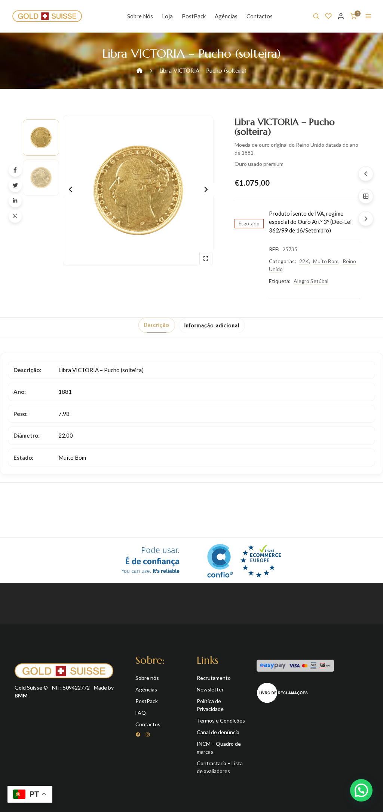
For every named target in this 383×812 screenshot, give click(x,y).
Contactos (259, 16)
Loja (167, 16)
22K (304, 261)
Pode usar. (151, 560)
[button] (361, 790)
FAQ (140, 712)
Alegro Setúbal (311, 281)
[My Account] (340, 16)
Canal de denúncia (218, 732)
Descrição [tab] (156, 325)
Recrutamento (214, 678)
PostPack (194, 16)
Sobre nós (140, 16)
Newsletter (210, 689)
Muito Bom (325, 261)
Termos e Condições (221, 720)
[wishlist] (328, 16)
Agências (226, 16)
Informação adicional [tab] (211, 325)
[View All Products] (365, 196)
